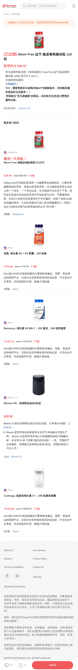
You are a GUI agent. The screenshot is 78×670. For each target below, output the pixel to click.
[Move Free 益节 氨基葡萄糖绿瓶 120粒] (39, 40)
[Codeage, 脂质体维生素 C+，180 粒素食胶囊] (39, 477)
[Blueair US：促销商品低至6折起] (39, 385)
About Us (8, 550)
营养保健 (15, 14)
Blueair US (16, 456)
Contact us (38, 567)
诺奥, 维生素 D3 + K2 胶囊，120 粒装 (25, 260)
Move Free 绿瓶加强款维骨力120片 (24, 169)
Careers (8, 558)
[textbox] (43, 6)
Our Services (39, 550)
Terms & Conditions (14, 567)
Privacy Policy (40, 558)
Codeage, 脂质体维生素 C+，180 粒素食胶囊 (30, 502)
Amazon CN (24, 108)
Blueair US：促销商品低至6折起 (22, 410)
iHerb (15, 289)
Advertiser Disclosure (14, 586)
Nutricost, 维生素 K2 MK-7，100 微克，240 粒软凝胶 (35, 335)
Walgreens (18, 214)
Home (6, 14)
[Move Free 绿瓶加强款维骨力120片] (39, 140)
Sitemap (37, 577)
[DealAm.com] (9, 6)
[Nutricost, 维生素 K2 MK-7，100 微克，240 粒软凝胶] (39, 310)
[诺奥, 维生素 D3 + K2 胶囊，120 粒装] (39, 235)
